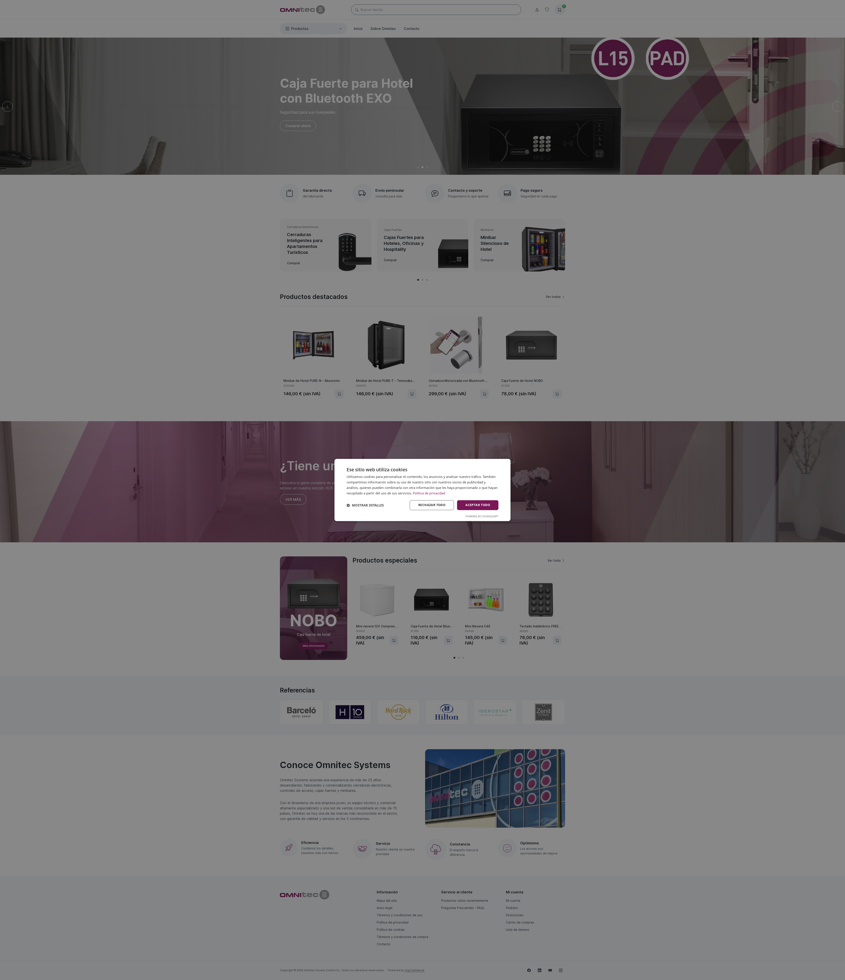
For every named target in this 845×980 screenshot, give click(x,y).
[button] (365, 505)
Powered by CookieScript (482, 516)
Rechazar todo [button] (431, 505)
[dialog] (422, 490)
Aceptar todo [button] (477, 505)
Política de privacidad (429, 493)
